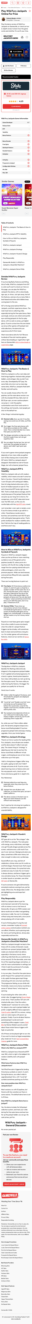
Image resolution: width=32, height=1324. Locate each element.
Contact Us (4, 1208)
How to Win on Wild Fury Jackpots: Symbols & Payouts (15, 239)
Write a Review (8, 70)
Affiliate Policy (5, 1214)
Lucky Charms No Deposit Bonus (10, 1247)
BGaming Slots (5, 1266)
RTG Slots (4, 1276)
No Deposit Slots (5, 1304)
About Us (3, 1205)
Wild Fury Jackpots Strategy (12, 249)
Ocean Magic (26, 997)
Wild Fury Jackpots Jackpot (12, 245)
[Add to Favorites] (30, 11)
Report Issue (22, 37)
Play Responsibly (8, 258)
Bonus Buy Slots (5, 1294)
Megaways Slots (5, 1291)
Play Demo (17, 52)
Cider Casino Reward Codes (9, 1252)
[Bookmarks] (23, 3)
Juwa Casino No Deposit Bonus (9, 1245)
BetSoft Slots (5, 1278)
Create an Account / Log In (14, 1184)
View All (27, 181)
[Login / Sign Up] (18, 3)
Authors (3, 1211)
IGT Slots (3, 1268)
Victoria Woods (11, 18)
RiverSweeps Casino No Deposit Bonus (12, 1257)
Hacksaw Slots (5, 1273)
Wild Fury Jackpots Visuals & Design (15, 254)
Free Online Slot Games (14, 7)
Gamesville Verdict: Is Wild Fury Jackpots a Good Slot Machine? (13, 263)
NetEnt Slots (4, 1271)
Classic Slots (4, 1296)
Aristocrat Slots (5, 1281)
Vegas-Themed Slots (7, 1299)
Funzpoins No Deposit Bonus (9, 1255)
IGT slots (4, 881)
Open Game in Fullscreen (27, 37)
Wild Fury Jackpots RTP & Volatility (14, 234)
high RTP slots (21, 504)
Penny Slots (4, 1301)
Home (4, 7)
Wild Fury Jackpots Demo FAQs (13, 269)
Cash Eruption (6, 1012)
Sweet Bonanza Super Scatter (10, 209)
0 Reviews (24, 66)
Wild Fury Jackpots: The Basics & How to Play (16, 228)
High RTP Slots (5, 1289)
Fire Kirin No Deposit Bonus (8, 1250)
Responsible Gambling (7, 1220)
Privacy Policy (5, 1217)
